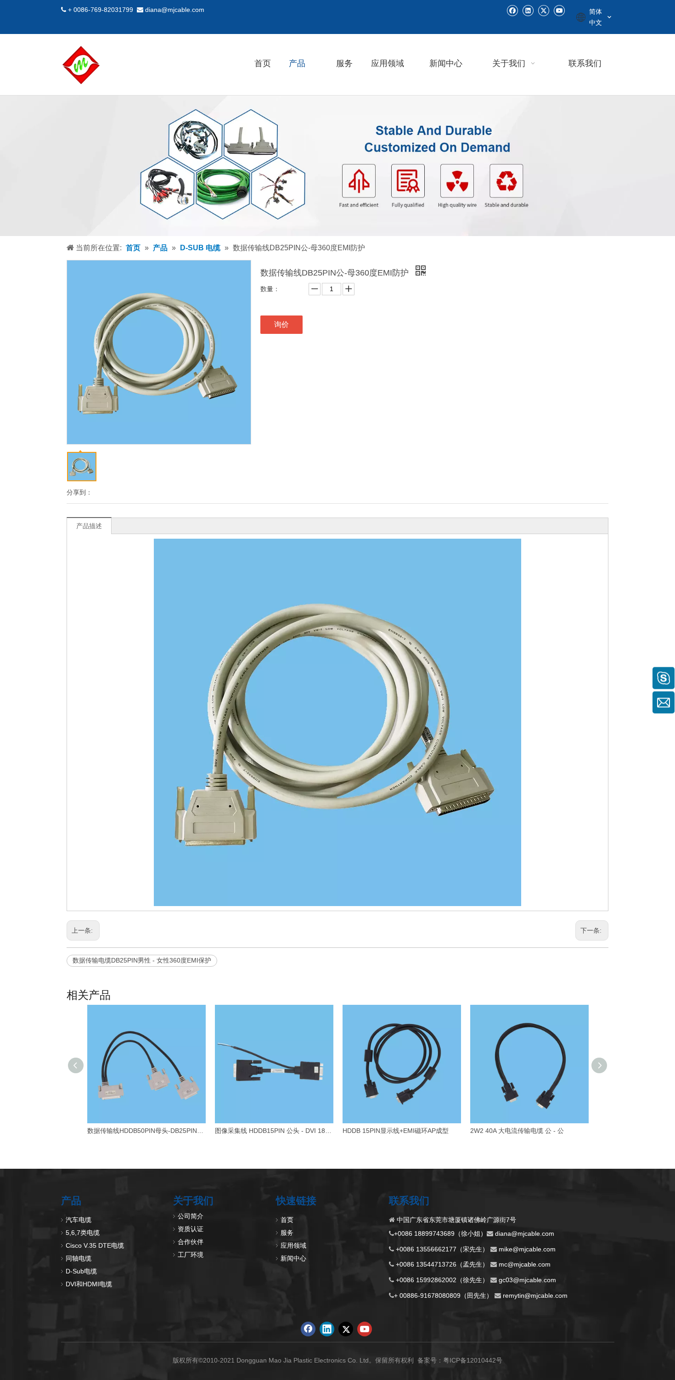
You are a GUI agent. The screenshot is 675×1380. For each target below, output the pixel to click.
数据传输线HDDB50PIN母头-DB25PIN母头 (146, 1130)
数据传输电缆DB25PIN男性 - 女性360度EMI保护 (142, 960)
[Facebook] (512, 10)
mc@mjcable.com (525, 1264)
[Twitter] (543, 10)
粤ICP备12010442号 (472, 1360)
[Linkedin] (528, 10)
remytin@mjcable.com (535, 1295)
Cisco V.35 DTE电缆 (95, 1245)
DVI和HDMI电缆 (89, 1284)
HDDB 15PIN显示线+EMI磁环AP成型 (396, 1130)
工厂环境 (190, 1254)
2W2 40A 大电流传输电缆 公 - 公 (517, 1130)
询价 (281, 324)
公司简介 (190, 1216)
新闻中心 (293, 1258)
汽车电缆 (78, 1219)
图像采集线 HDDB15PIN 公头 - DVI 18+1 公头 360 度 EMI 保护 (274, 1130)
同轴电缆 (78, 1258)
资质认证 (190, 1229)
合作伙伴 (190, 1241)
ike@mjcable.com (530, 1249)
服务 (287, 1232)
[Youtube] (559, 10)
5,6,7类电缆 (83, 1232)
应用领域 (293, 1245)
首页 (287, 1219)
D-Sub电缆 (81, 1271)
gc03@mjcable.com (527, 1280)
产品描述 (89, 525)
